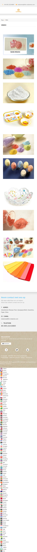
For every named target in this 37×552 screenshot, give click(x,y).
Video (6, 20)
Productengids (4, 357)
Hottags (23, 357)
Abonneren (6, 343)
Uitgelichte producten (14, 357)
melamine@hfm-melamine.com (26, 4)
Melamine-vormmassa (5, 363)
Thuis (2, 20)
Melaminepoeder (4, 362)
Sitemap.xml (29, 357)
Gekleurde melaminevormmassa (28, 362)
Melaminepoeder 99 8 (14, 362)
